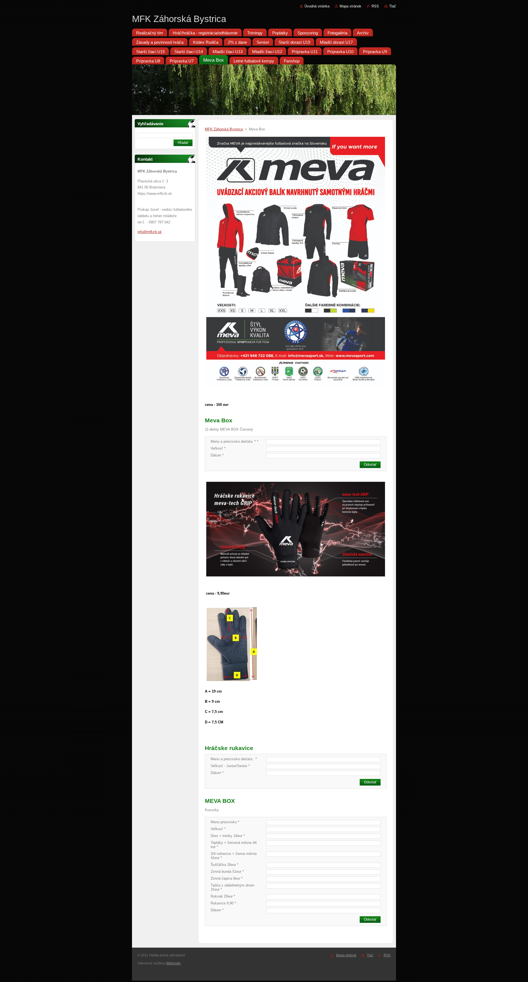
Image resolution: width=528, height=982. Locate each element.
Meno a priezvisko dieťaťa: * (234, 759)
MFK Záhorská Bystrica (224, 129)
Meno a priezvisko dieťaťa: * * (234, 441)
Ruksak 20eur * (223, 896)
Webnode (173, 963)
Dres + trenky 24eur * (228, 836)
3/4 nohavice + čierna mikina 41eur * (234, 856)
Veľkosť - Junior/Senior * (230, 766)
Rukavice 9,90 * (223, 903)
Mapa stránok (350, 6)
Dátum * (217, 455)
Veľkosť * (218, 448)
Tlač (392, 6)
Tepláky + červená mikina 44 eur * (234, 845)
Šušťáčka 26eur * (224, 865)
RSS (375, 6)
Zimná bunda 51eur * (227, 871)
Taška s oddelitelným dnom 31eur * (232, 887)
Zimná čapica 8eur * (227, 878)
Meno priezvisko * (225, 822)
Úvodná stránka (316, 6)
